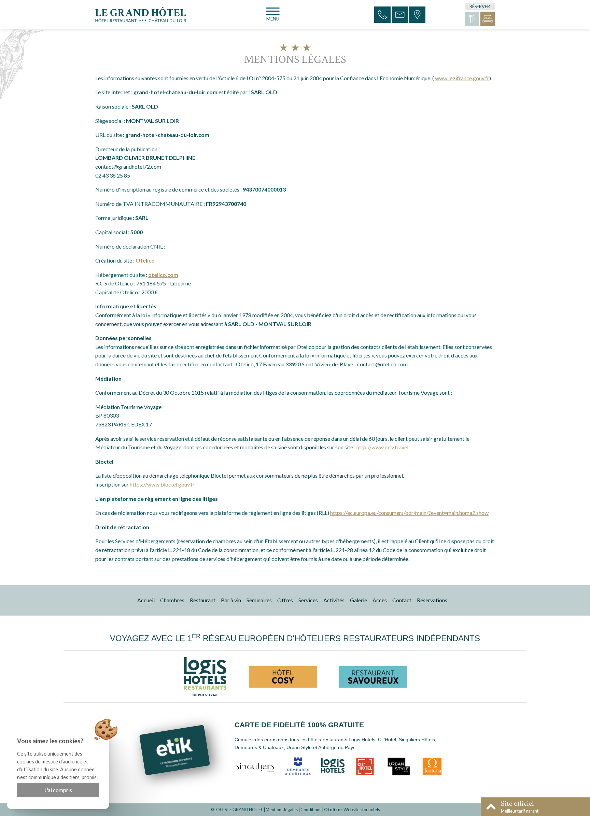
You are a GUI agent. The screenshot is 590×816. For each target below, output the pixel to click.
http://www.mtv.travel (382, 447)
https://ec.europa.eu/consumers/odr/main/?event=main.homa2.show (409, 512)
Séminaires (259, 600)
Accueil (146, 600)
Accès (380, 600)
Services (308, 600)
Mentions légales (282, 809)
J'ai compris (58, 790)
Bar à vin (231, 600)
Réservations (432, 600)
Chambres (172, 600)
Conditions (310, 809)
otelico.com (163, 274)
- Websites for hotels (352, 809)
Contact (401, 600)
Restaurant (202, 600)
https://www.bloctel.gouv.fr (162, 484)
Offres (285, 600)
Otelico (145, 260)
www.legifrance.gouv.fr (462, 78)
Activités (334, 600)
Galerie (358, 600)
